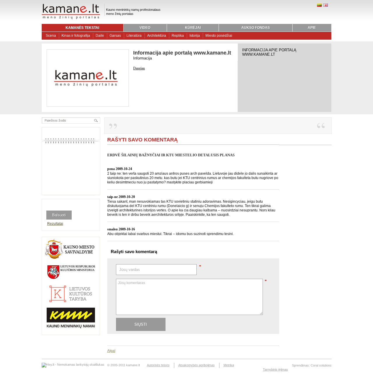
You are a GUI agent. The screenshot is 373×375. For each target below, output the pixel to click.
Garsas (115, 36)
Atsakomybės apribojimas (196, 365)
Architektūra (156, 36)
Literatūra (134, 36)
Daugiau (139, 68)
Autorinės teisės (158, 365)
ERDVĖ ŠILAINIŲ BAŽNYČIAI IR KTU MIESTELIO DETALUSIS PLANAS (171, 155)
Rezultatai (55, 224)
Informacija (142, 58)
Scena (51, 36)
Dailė (100, 36)
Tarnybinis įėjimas (275, 369)
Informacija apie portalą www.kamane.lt (182, 53)
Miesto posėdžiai (218, 36)
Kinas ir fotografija (75, 36)
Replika (178, 36)
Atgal (111, 351)
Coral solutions (321, 365)
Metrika (229, 365)
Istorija (194, 36)
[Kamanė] (71, 18)
